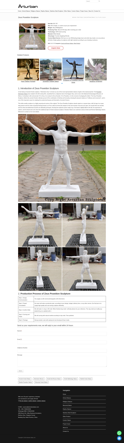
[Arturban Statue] (28, 7)
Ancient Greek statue (24, 378)
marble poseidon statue (25, 382)
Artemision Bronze (39, 378)
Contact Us (97, 11)
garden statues (32, 400)
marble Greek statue (85, 378)
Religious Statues (35, 11)
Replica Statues (45, 11)
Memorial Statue (67, 405)
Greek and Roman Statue (54, 378)
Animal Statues (26, 11)
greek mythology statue (70, 378)
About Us (90, 11)
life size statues (23, 400)
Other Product (77, 43)
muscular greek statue (41, 382)
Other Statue (67, 11)
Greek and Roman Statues (67, 43)
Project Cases (84, 11)
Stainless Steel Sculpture (56, 11)
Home (19, 11)
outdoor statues (41, 400)
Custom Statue (76, 11)
